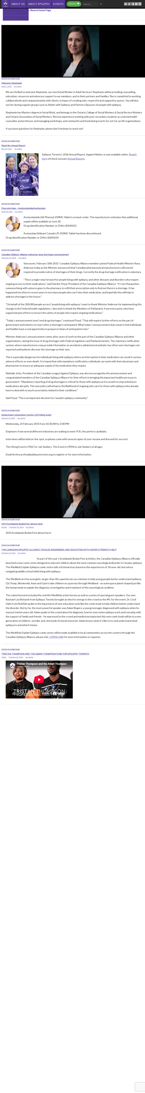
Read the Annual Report (13, 145)
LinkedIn (126, 4)
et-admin (19, 211)
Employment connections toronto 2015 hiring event (26, 415)
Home (6, 4)
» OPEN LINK (56, 636)
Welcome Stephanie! (11, 83)
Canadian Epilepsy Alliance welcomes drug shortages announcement (35, 254)
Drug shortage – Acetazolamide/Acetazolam (23, 208)
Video (3, 657)
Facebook (133, 4)
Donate (72, 4)
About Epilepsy (39, 4)
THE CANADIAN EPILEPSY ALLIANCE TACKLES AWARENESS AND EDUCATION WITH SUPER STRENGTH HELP (59, 549)
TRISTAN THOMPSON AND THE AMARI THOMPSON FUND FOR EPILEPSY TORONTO (45, 654)
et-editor (18, 86)
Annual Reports (76, 158)
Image (4, 527)
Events (58, 4)
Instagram (140, 4)
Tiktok (129, 4)
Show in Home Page (10, 78)
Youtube (136, 4)
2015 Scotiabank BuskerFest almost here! (22, 524)
